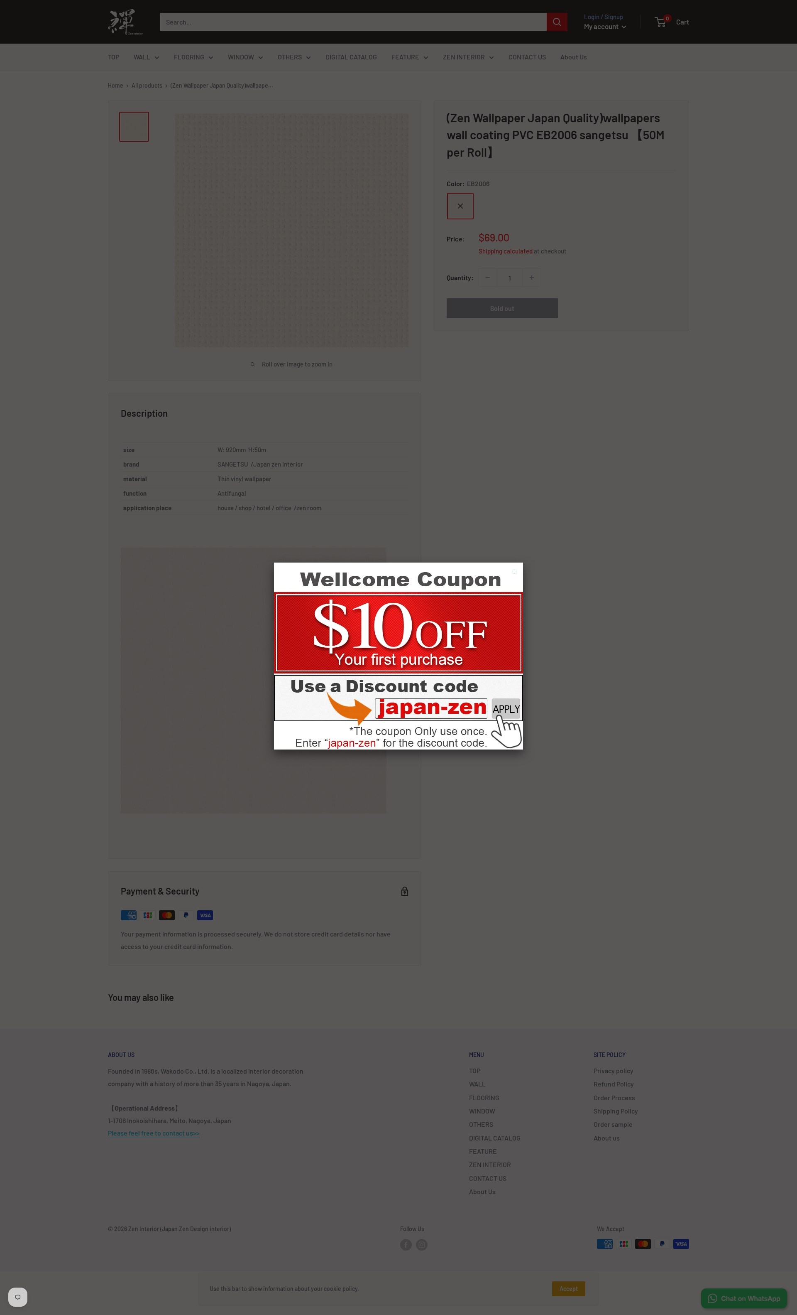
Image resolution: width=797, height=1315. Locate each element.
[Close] (515, 572)
